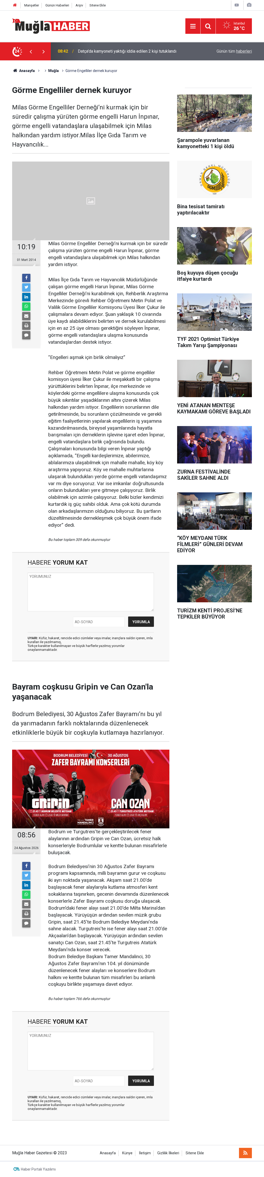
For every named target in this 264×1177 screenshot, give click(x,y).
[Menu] (192, 26)
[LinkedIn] (26, 297)
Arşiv (79, 5)
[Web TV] (237, 5)
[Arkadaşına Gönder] (26, 316)
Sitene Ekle (97, 5)
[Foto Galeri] (249, 5)
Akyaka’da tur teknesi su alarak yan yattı (113, 51)
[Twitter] (26, 287)
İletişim (145, 1153)
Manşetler (31, 5)
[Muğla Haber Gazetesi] (51, 25)
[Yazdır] (26, 326)
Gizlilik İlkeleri (168, 1153)
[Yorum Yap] (26, 335)
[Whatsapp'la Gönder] (26, 306)
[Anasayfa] (15, 5)
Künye (127, 1153)
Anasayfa (108, 1153)
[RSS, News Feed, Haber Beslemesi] (245, 1153)
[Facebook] (26, 278)
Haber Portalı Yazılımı (38, 1169)
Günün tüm (234, 51)
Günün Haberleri (57, 5)
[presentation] (30, 51)
